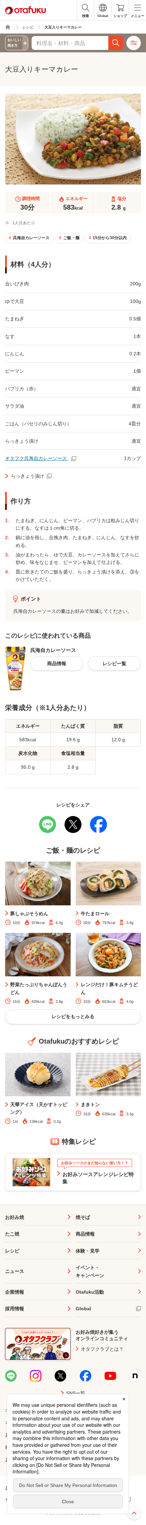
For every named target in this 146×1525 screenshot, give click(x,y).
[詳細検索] (133, 43)
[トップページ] (8, 27)
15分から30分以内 (110, 237)
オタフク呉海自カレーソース (36, 458)
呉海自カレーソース (31, 237)
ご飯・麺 (71, 237)
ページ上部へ (134, 1513)
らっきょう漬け (27, 476)
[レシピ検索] (115, 43)
